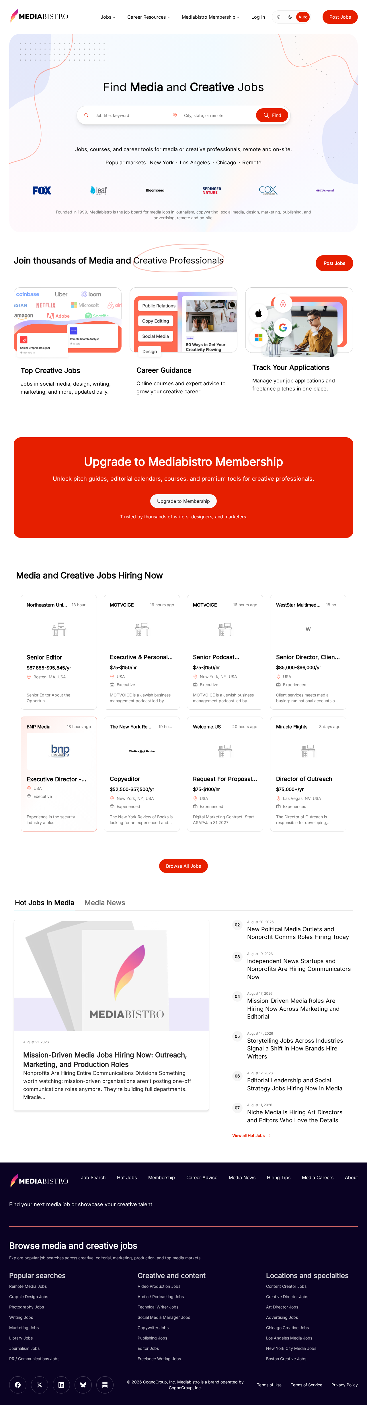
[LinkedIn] (61, 1385)
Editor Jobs (148, 1348)
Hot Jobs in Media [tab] (44, 902)
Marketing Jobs (24, 1327)
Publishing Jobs (152, 1337)
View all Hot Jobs (248, 1135)
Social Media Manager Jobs (164, 1317)
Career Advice (201, 1177)
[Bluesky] (83, 1385)
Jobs (106, 17)
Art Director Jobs (282, 1306)
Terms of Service (306, 1384)
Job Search (93, 1177)
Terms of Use (269, 1384)
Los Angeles (195, 162)
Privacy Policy (344, 1384)
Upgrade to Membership (183, 501)
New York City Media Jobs (291, 1348)
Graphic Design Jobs (28, 1296)
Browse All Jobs (183, 866)
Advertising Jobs (282, 1317)
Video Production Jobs (159, 1286)
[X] (39, 1385)
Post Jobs (340, 17)
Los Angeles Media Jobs (289, 1337)
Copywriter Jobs (153, 1327)
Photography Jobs (26, 1306)
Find (276, 115)
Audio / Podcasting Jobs (161, 1296)
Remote (251, 162)
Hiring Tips (278, 1177)
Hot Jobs (127, 1177)
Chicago (226, 162)
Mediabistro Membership (208, 17)
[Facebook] (17, 1385)
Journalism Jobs (24, 1348)
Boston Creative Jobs (286, 1358)
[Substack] (105, 1385)
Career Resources (146, 17)
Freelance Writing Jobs (159, 1358)
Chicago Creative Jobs (287, 1327)
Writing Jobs (21, 1317)
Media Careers (317, 1177)
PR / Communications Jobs (34, 1358)
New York (162, 162)
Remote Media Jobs (28, 1286)
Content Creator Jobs (286, 1286)
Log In (258, 17)
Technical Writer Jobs (158, 1306)
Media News (242, 1177)
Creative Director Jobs (287, 1296)
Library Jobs (21, 1337)
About (351, 1177)
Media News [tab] (105, 902)
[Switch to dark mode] (290, 17)
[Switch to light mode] (278, 17)
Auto (302, 16)
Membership (161, 1177)
